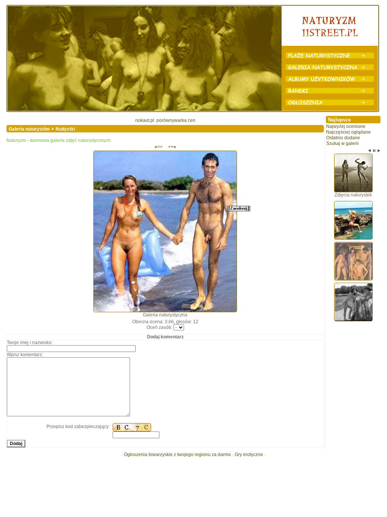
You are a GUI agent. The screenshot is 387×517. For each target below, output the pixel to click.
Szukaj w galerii (342, 143)
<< (159, 146)
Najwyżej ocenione (345, 126)
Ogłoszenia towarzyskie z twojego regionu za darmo (177, 454)
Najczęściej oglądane (348, 132)
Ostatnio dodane (343, 137)
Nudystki (65, 129)
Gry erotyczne (249, 454)
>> (172, 146)
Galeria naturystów (29, 129)
